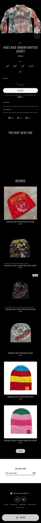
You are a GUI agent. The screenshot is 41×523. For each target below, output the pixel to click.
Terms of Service (32, 504)
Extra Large (31, 66)
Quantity (5, 78)
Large (22, 66)
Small (7, 66)
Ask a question (7, 109)
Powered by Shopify (20, 507)
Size (20, 61)
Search (6, 504)
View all (20, 451)
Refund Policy (22, 504)
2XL (20, 72)
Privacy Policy (13, 504)
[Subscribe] (33, 473)
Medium (15, 66)
